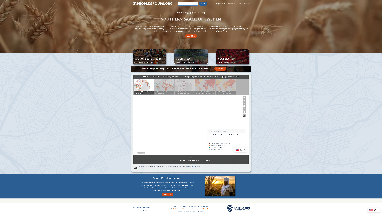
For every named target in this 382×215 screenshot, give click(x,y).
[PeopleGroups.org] (153, 3)
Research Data (193, 167)
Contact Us (137, 207)
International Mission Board (203, 209)
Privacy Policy (147, 207)
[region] (191, 115)
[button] (224, 3)
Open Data (144, 210)
